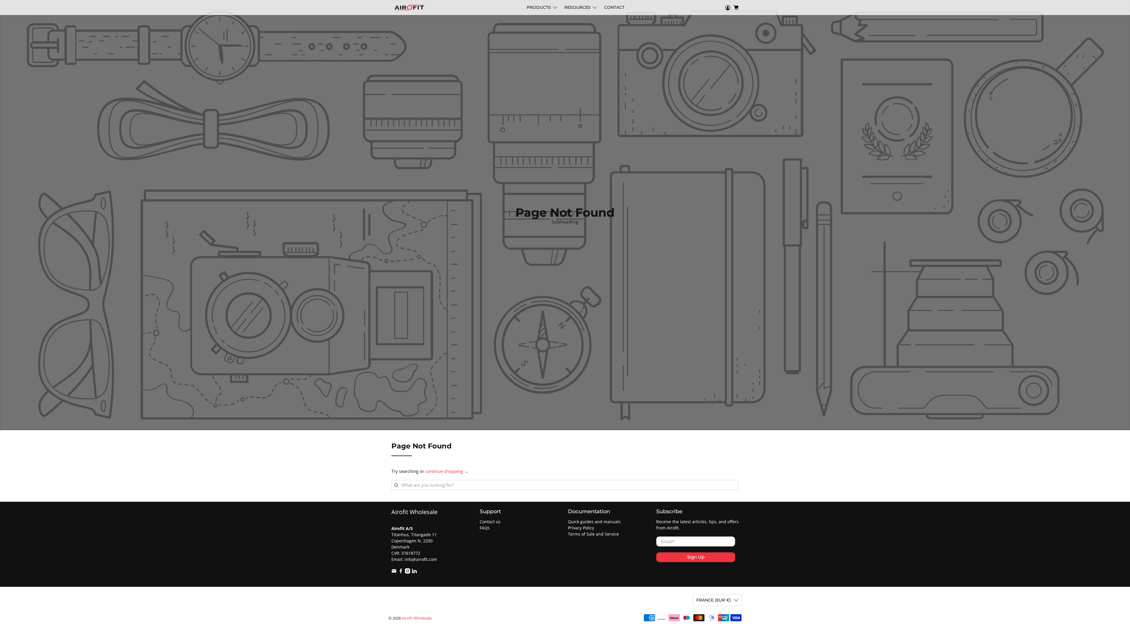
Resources (577, 7)
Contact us (490, 521)
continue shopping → (446, 471)
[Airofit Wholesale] (409, 7)
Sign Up (695, 557)
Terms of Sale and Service (593, 534)
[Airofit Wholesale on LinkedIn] (414, 572)
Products (539, 7)
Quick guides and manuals (594, 521)
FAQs (485, 528)
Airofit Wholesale (416, 618)
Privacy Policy (581, 528)
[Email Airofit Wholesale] (394, 572)
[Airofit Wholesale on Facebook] (400, 572)
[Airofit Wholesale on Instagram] (407, 572)
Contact (614, 7)
